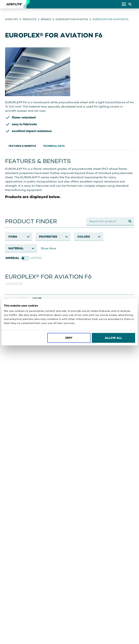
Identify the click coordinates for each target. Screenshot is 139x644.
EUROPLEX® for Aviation (72, 19)
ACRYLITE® (11, 19)
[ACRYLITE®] (14, 4)
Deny (68, 337)
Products (29, 19)
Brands (46, 19)
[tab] (22, 145)
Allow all (113, 338)
